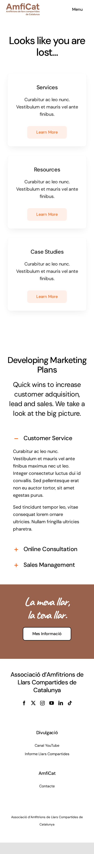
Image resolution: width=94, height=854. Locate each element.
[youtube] (51, 703)
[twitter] (33, 703)
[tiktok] (70, 703)
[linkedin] (60, 703)
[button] (47, 438)
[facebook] (24, 703)
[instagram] (42, 703)
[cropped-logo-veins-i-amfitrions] (23, 5)
